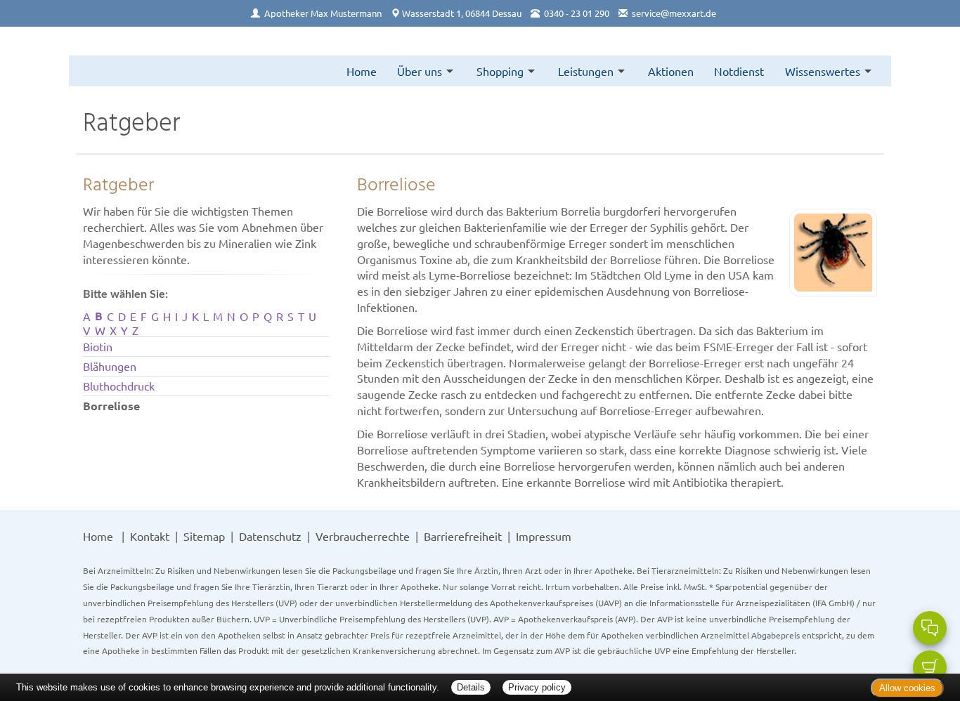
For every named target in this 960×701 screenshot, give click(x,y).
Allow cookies (907, 688)
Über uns (419, 71)
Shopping (500, 71)
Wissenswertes (822, 71)
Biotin (97, 346)
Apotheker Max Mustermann (323, 13)
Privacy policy (537, 687)
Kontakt (149, 536)
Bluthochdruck (119, 386)
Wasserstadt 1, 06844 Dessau (461, 13)
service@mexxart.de (674, 13)
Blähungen (109, 366)
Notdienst (739, 71)
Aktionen (671, 71)
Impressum (543, 536)
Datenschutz (270, 536)
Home (361, 71)
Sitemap (204, 536)
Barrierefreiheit (463, 536)
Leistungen (586, 71)
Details (471, 687)
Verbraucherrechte (363, 536)
